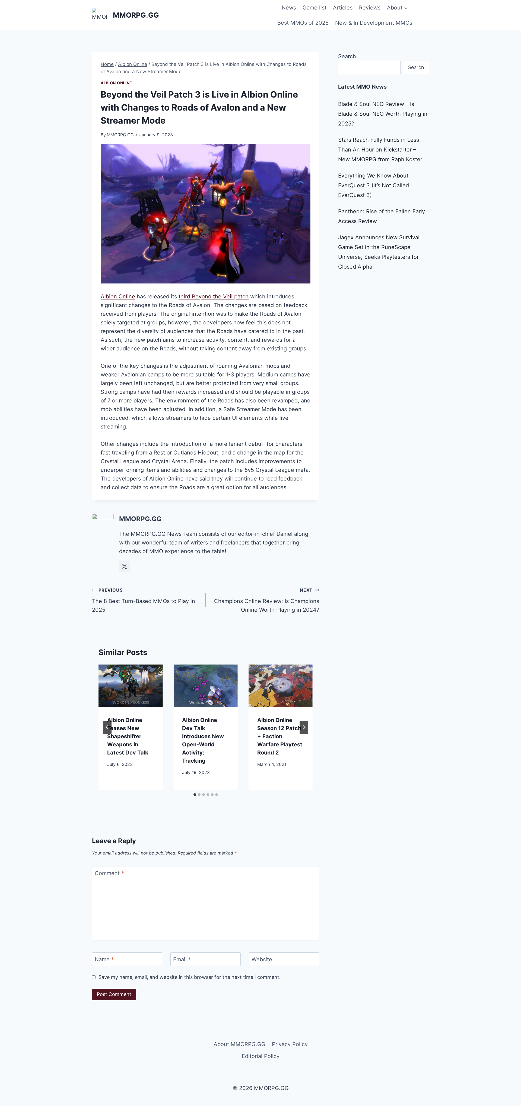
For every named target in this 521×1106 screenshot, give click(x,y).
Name (104, 959)
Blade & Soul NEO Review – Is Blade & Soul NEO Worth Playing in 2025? (382, 114)
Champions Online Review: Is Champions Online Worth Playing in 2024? (266, 600)
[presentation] (131, 686)
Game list (314, 7)
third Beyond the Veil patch (214, 296)
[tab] (194, 794)
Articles (342, 7)
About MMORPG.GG (239, 1044)
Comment (109, 873)
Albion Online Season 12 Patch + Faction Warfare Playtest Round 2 (279, 736)
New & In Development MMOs (373, 23)
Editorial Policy (260, 1056)
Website (262, 959)
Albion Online (116, 82)
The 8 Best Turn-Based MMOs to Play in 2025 (143, 600)
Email (182, 959)
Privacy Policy (290, 1044)
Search (347, 56)
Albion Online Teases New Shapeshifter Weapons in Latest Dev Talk (127, 736)
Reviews (369, 7)
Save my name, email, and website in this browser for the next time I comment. (190, 977)
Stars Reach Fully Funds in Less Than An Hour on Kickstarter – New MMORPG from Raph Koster (380, 150)
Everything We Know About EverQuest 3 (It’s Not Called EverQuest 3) (373, 185)
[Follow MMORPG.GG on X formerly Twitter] (124, 566)
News (289, 7)
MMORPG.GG (120, 134)
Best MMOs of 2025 (303, 23)
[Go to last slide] (107, 727)
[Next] (304, 727)
